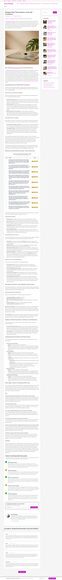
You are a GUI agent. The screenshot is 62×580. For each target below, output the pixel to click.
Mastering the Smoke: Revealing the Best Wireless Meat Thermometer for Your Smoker (52, 27)
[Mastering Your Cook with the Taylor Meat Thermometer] (45, 32)
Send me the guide (34, 507)
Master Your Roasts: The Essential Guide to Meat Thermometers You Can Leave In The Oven (51, 62)
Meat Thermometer (16, 67)
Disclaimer (9, 0)
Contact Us (24, 0)
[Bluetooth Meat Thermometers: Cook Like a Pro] (45, 72)
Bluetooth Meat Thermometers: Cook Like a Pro (51, 73)
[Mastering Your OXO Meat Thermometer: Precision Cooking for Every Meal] (45, 55)
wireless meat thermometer (10, 21)
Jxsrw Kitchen (8, 3)
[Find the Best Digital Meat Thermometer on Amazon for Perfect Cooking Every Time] (45, 66)
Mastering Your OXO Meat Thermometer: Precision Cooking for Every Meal (51, 56)
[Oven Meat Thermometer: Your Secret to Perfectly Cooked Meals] (45, 20)
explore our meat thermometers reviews (30, 80)
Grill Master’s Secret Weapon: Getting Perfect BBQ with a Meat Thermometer (51, 44)
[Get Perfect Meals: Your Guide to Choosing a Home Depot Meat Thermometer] (45, 37)
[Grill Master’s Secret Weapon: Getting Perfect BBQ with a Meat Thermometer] (45, 43)
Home (18, 3)
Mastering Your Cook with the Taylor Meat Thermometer (51, 33)
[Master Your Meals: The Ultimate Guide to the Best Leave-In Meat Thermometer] (45, 49)
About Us (5, 0)
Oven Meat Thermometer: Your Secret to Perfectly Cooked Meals (51, 21)
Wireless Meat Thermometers (35, 3)
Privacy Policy (19, 0)
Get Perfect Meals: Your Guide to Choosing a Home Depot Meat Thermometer (51, 38)
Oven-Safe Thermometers (45, 3)
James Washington (14, 514)
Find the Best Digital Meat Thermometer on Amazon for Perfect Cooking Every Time (52, 67)
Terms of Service (14, 0)
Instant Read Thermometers (24, 3)
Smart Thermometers (54, 3)
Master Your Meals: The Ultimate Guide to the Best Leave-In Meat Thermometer (52, 50)
